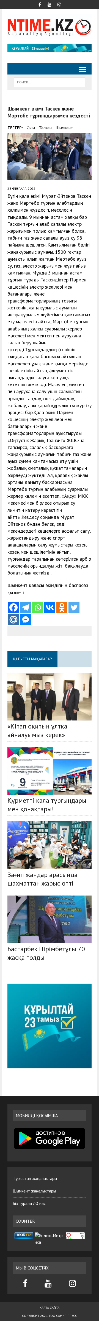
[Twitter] (73, 607)
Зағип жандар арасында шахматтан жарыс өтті (42, 878)
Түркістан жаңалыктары (35, 1178)
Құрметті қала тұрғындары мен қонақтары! (46, 804)
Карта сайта (49, 1307)
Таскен (45, 127)
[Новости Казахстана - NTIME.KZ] (49, 26)
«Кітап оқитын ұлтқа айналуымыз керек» (37, 730)
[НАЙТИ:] (49, 81)
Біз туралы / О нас (29, 1203)
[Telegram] (25, 607)
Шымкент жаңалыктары (34, 1191)
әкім (31, 127)
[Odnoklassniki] (61, 607)
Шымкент (64, 127)
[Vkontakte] (49, 607)
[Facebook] (13, 607)
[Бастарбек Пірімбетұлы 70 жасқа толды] (49, 919)
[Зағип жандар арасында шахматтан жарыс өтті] (49, 845)
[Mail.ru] (13, 619)
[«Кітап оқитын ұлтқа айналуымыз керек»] (49, 696)
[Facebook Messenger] (25, 619)
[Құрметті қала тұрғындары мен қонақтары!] (49, 771)
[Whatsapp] (37, 607)
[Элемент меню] (39, 4)
